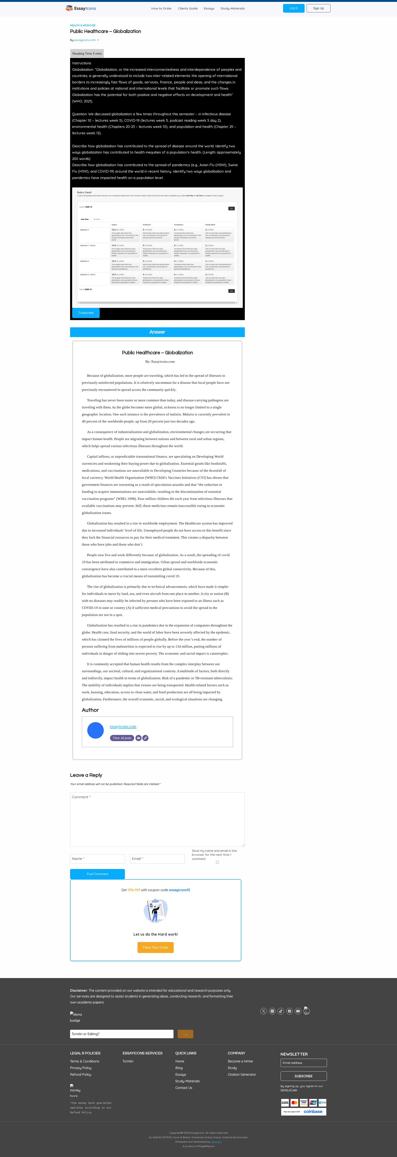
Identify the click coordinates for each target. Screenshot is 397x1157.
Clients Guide (188, 8)
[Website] (145, 738)
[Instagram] (272, 1011)
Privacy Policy (80, 1068)
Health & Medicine (83, 25)
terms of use (289, 1089)
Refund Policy (80, 1074)
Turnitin (128, 1061)
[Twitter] (263, 1011)
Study (232, 1068)
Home (179, 1061)
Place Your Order (156, 947)
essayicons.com (85, 40)
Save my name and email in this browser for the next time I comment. (214, 855)
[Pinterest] (289, 1011)
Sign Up (318, 8)
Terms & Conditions (84, 1061)
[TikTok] (280, 1011)
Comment (81, 797)
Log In (294, 8)
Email (137, 858)
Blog (179, 1068)
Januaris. (216, 1141)
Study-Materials (233, 8)
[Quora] (306, 1011)
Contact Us (183, 1088)
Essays (209, 8)
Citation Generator (242, 1074)
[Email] (138, 738)
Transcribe (85, 313)
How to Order (161, 8)
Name (78, 858)
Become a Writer (240, 1061)
